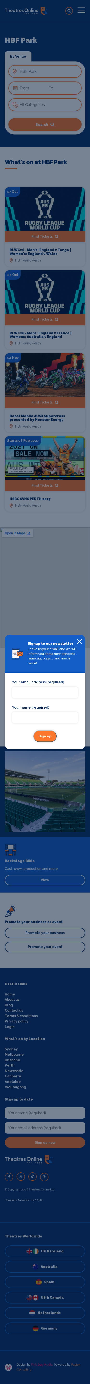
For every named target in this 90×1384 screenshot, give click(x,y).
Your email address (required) (38, 682)
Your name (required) (30, 707)
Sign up (45, 736)
